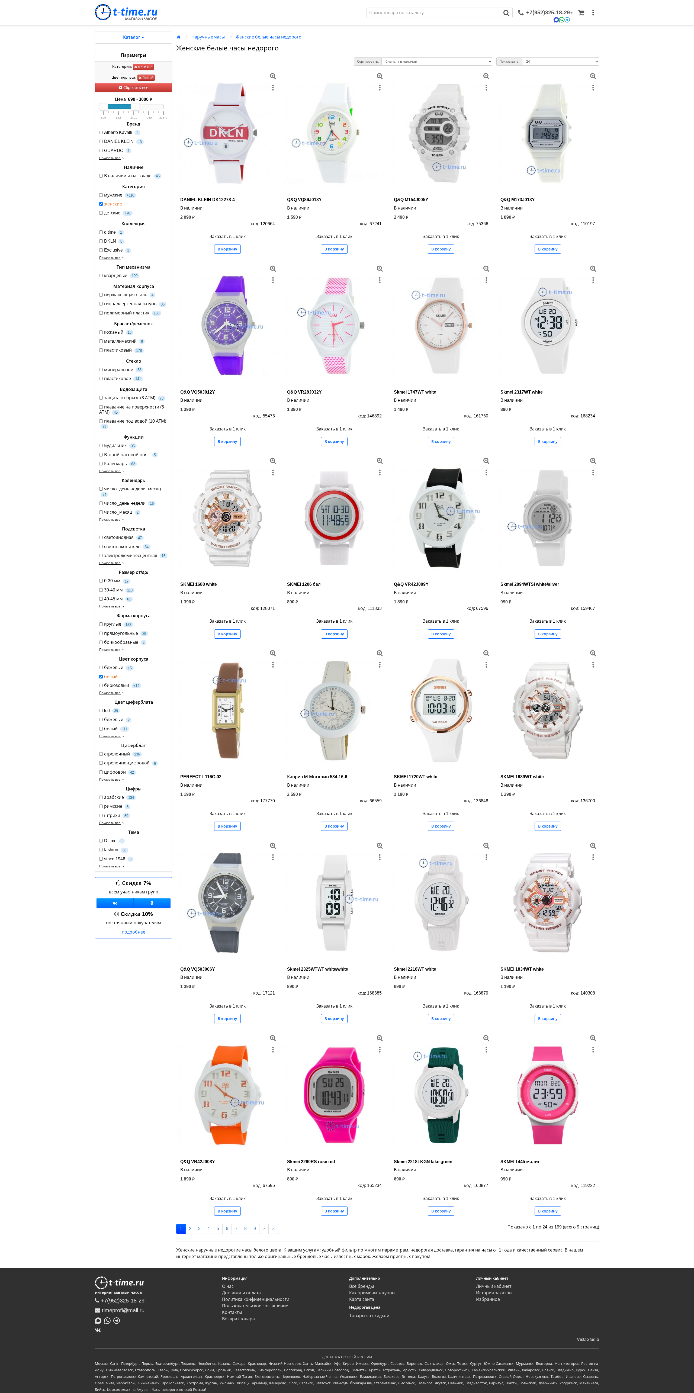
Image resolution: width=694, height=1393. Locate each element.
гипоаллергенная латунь (134, 303)
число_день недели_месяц (131, 491)
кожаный (117, 332)
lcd (111, 710)
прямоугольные (125, 633)
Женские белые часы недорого (268, 37)
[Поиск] (506, 13)
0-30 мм (116, 580)
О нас (228, 1286)
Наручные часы (208, 37)
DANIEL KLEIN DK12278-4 (207, 199)
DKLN (113, 241)
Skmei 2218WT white (415, 969)
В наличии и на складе (132, 175)
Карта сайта (361, 1299)
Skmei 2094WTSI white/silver (529, 584)
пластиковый (123, 350)
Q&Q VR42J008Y (197, 1161)
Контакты (232, 1312)
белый (147, 78)
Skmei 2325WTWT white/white (317, 969)
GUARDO (117, 150)
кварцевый (120, 275)
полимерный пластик (131, 313)
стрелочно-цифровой (130, 763)
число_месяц (121, 512)
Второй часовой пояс (130, 454)
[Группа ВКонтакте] (115, 903)
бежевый (118, 667)
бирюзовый (121, 685)
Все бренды (361, 1286)
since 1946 (117, 859)
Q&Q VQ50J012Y (197, 392)
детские (117, 213)
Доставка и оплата (241, 1293)
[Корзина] (581, 13)
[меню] (593, 13)
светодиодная (123, 537)
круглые (117, 624)
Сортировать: (368, 61)
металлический (123, 341)
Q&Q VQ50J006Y (197, 969)
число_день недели (129, 503)
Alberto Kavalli (121, 132)
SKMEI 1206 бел (304, 584)
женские (144, 67)
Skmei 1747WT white (415, 392)
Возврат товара (238, 1319)
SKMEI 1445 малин (520, 1161)
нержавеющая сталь (128, 294)
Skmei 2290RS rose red (311, 1161)
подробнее (133, 932)
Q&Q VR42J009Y (411, 584)
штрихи (116, 815)
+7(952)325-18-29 (121, 1301)
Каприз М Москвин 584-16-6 (317, 776)
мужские (119, 195)
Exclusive (116, 250)
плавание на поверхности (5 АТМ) (131, 409)
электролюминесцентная (134, 555)
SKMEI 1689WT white (522, 776)
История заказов (494, 1293)
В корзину (227, 249)
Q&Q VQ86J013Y (304, 199)
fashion (115, 849)
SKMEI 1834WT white (522, 969)
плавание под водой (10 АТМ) (134, 424)
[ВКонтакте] (99, 1330)
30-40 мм (118, 590)
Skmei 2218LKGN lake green (423, 1161)
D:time (113, 840)
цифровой (119, 772)
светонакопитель (126, 546)
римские (116, 806)
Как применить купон (372, 1293)
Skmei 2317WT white (521, 392)
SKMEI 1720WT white (415, 776)
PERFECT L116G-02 (200, 776)
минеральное (122, 369)
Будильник (119, 445)
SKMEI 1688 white (198, 584)
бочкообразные (124, 642)
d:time (113, 232)
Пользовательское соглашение (255, 1306)
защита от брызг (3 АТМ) (133, 397)
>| (273, 1228)
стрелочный (122, 754)
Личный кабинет (493, 1286)
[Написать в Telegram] (118, 1320)
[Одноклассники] (152, 903)
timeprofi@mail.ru (122, 1310)
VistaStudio (588, 1339)
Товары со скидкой (369, 1315)
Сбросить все (135, 87)
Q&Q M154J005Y (411, 199)
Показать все (110, 158)
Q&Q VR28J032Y (304, 392)
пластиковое (122, 378)
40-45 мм (117, 599)
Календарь (119, 463)
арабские (119, 797)
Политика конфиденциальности (255, 1299)
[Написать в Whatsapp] (108, 1320)
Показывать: (509, 61)
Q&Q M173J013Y (517, 199)
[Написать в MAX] (99, 1320)
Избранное (488, 1299)
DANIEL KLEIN (123, 141)
